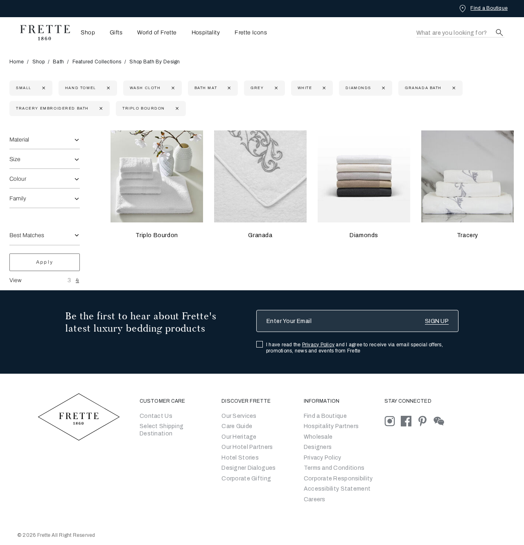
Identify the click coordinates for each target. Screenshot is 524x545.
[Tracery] (467, 176)
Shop (38, 62)
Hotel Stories (240, 458)
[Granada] (260, 176)
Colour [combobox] (17, 179)
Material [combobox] (19, 140)
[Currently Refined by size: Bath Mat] (228, 88)
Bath (58, 62)
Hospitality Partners (331, 426)
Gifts (116, 33)
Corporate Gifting (246, 478)
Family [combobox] (17, 198)
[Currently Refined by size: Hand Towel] (107, 88)
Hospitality (206, 33)
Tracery (467, 235)
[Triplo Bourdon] (157, 176)
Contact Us (156, 416)
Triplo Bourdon (157, 235)
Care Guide (236, 426)
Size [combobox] (14, 159)
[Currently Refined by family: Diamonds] (382, 88)
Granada (260, 235)
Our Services (238, 416)
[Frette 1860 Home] (40, 33)
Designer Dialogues (248, 468)
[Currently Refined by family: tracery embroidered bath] (100, 108)
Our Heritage (238, 437)
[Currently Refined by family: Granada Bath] (453, 88)
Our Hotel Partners (247, 447)
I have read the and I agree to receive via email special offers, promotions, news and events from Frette (354, 348)
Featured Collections (97, 62)
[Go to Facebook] (409, 420)
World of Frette (156, 33)
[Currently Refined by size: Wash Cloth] (172, 88)
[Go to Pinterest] (425, 420)
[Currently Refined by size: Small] (43, 88)
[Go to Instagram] (392, 420)
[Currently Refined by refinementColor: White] (323, 88)
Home (16, 62)
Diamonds (364, 235)
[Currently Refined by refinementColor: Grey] (275, 88)
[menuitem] (85, 32)
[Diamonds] (364, 176)
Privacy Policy (318, 345)
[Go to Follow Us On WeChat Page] (441, 420)
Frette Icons (251, 33)
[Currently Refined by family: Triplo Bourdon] (176, 108)
